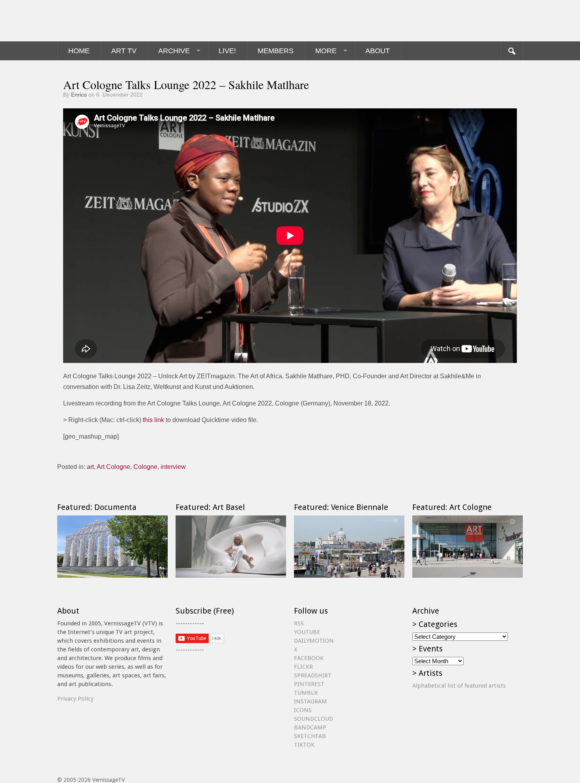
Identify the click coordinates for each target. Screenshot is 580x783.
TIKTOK (304, 744)
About (377, 51)
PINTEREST (309, 684)
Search (511, 50)
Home (79, 51)
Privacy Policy (75, 698)
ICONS (303, 710)
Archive (174, 51)
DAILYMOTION (314, 640)
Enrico (79, 94)
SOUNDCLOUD (313, 718)
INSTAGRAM (310, 701)
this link (153, 420)
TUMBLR (306, 692)
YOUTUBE (307, 632)
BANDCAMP (310, 727)
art (90, 466)
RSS (299, 623)
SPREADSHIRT (312, 675)
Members (276, 51)
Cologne (145, 466)
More (326, 51)
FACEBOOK (309, 658)
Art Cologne (113, 466)
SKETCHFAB (310, 736)
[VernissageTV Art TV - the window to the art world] (96, 20)
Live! (227, 51)
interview (173, 466)
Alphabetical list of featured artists (459, 685)
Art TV (124, 51)
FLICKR (303, 666)
